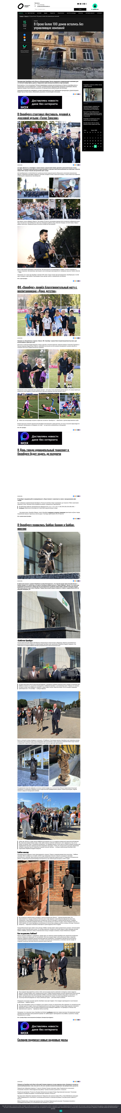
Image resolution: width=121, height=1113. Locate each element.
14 (95, 140)
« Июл (84, 130)
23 (100, 143)
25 (87, 146)
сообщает (21, 508)
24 (84, 146)
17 (84, 143)
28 (95, 146)
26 (90, 146)
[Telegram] (25, 40)
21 (95, 143)
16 (100, 140)
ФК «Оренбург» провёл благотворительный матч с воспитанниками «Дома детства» (47, 289)
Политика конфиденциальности (63, 1108)
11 (87, 140)
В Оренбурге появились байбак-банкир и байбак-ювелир (46, 527)
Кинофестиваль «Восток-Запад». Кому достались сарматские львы (91, 123)
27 (92, 146)
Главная (21, 16)
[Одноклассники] (24, 37)
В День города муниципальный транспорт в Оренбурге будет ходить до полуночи (43, 452)
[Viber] (79, 94)
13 (92, 140)
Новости (26, 16)
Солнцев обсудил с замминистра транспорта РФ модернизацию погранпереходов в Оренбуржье (91, 108)
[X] (78, 94)
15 (98, 140)
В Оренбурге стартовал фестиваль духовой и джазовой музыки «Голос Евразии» (44, 116)
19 (90, 143)
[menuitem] (20, 13)
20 (92, 143)
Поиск (80, 9)
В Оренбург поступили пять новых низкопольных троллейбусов (91, 119)
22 (98, 143)
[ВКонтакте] (24, 35)
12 (90, 140)
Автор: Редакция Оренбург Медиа (25, 51)
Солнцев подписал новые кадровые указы (42, 1040)
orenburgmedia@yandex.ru (43, 6)
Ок (60, 1110)
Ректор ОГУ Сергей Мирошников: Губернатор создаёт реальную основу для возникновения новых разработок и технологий (92, 114)
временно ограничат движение (56, 512)
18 (87, 143)
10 (84, 140)
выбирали (50, 1012)
